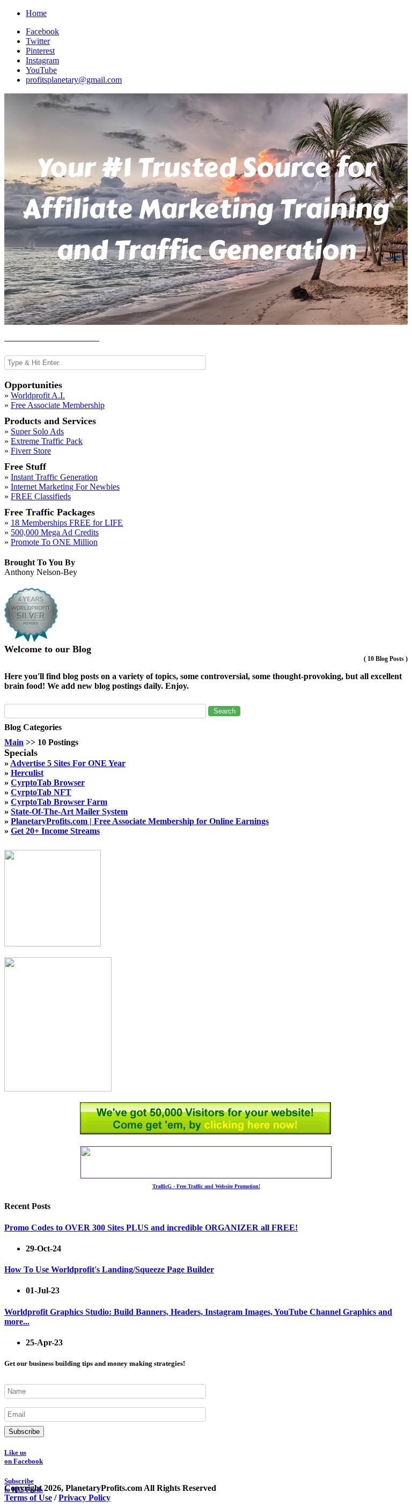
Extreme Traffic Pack (47, 441)
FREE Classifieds (41, 496)
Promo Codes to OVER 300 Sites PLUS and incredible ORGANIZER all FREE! (151, 1227)
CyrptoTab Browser (48, 782)
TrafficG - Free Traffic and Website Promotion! (206, 1186)
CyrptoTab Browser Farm (59, 801)
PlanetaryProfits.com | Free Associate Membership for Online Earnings (140, 821)
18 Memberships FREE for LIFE (67, 522)
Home (36, 13)
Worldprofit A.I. (38, 395)
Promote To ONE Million (54, 542)
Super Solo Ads (37, 431)
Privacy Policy (84, 1497)
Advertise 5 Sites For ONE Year (68, 763)
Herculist (27, 772)
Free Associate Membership (58, 405)
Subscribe (24, 1432)
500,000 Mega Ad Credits (55, 532)
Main (14, 742)
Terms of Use (28, 1497)
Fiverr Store (31, 450)
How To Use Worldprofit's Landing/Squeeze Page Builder (109, 1269)
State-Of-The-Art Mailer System (69, 811)
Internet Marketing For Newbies (65, 486)
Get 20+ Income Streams (55, 830)
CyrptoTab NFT (41, 792)
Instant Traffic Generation (54, 477)
